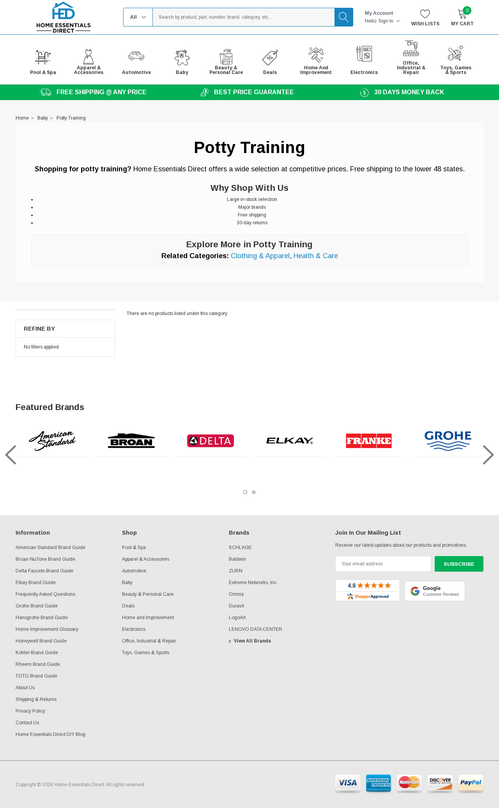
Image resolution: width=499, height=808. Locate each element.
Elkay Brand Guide (36, 582)
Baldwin (237, 559)
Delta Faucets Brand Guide (44, 571)
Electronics (133, 629)
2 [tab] (254, 492)
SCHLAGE (240, 547)
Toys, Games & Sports (145, 652)
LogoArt (237, 617)
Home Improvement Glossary (47, 629)
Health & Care (316, 256)
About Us (25, 687)
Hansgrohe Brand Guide (42, 617)
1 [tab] (245, 492)
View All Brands (252, 641)
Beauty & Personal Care (147, 594)
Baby (127, 582)
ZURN (235, 571)
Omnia (236, 594)
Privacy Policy (30, 711)
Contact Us (27, 722)
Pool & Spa (134, 547)
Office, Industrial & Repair (149, 641)
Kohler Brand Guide (37, 652)
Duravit (236, 606)
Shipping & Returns (36, 699)
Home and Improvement (148, 617)
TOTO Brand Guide (36, 676)
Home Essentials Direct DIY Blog (50, 734)
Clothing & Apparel (260, 256)
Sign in (387, 21)
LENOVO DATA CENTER (255, 629)
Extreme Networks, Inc (252, 582)
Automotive (134, 571)
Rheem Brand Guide (38, 664)
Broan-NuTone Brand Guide (45, 559)
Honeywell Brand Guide (41, 641)
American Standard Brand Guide (50, 547)
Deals (128, 606)
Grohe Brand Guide (37, 606)
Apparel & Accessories (145, 559)
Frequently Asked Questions (45, 594)
